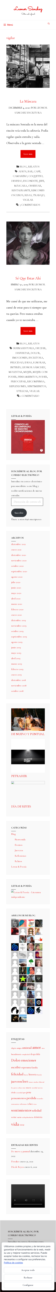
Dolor (35, 353)
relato (30, 1103)
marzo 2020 (16, 604)
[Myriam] (15, 994)
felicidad (16, 362)
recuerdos (40, 1099)
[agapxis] (38, 986)
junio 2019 (16, 647)
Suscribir (19, 512)
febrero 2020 (17, 609)
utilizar (22, 391)
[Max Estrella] (38, 994)
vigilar (28, 199)
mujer (27, 372)
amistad (27, 1048)
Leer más (30, 152)
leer (25, 1081)
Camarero (20, 176)
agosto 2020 (17, 576)
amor (36, 1047)
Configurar (28, 1285)
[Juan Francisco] (31, 1002)
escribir (16, 1067)
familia (35, 1067)
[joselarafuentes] (31, 978)
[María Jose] (31, 954)
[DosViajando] (15, 938)
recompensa (35, 381)
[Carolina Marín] (15, 970)
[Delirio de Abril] (38, 938)
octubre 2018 (17, 691)
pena (28, 1092)
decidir (40, 348)
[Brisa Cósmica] (23, 970)
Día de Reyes (21, 806)
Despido (16, 181)
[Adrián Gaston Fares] (38, 946)
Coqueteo (35, 176)
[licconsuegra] (31, 994)
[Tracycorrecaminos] (38, 970)
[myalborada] (23, 962)
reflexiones (17, 386)
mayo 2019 (16, 653)
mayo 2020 (16, 593)
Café (37, 171)
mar (24, 1088)
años (43, 1048)
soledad (36, 1110)
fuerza (26, 1075)
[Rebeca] (31, 923)
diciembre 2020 (18, 555)
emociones (19, 357)
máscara (20, 185)
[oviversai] (38, 978)
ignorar (39, 362)
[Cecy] (23, 923)
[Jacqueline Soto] (31, 946)
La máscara (28, 101)
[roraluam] (23, 986)
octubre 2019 (17, 631)
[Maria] (15, 1002)
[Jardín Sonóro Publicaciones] (31, 962)
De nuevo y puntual (27, 734)
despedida (35, 1054)
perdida (31, 1098)
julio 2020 (15, 582)
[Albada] (15, 986)
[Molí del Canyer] (15, 978)
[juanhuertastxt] (38, 1010)
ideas (28, 362)
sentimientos (36, 386)
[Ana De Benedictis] (15, 962)
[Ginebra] (23, 946)
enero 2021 (16, 549)
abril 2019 (15, 658)
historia (32, 1074)
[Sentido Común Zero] (23, 930)
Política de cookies (13, 1262)
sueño (19, 1117)
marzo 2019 (16, 663)
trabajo (38, 195)
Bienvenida (20, 839)
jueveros (16, 1081)
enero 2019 (16, 674)
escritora (36, 357)
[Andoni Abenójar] (38, 954)
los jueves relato (16, 1088)
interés (15, 367)
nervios (40, 1088)
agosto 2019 (16, 642)
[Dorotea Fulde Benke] (38, 962)
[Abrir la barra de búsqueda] (49, 23)
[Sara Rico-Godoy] (31, 970)
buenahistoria (23, 348)
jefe (41, 181)
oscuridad (19, 1093)
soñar (13, 1117)
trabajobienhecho (27, 1117)
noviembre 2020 (19, 560)
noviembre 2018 (18, 685)
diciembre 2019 (18, 620)
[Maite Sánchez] (15, 954)
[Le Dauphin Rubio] (31, 986)
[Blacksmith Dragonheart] (23, 954)
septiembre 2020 (19, 571)
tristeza (38, 1117)
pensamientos (27, 376)
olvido (13, 1092)
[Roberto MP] (23, 938)
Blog (23, 166)
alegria (13, 1048)
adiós (22, 171)
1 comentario (29, 396)
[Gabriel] (31, 1010)
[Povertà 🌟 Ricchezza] (23, 978)
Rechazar (28, 1277)
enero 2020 (16, 614)
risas (28, 195)
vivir (22, 1124)
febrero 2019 (17, 669)
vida (15, 1124)
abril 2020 (16, 598)
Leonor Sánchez (28, 9)
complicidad (26, 1054)
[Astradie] (38, 1002)
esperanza (26, 1067)
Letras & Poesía (18, 866)
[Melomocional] (23, 1018)
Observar (34, 185)
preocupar (18, 381)
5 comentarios (30, 204)
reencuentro (15, 1104)
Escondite (30, 181)
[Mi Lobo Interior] (15, 1010)
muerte (28, 1087)
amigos (19, 1048)
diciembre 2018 (18, 680)
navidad (34, 1088)
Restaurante (21, 190)
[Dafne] (23, 994)
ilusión (39, 1075)
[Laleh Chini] (15, 923)
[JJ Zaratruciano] (15, 1018)
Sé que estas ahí (28, 278)
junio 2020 (16, 587)
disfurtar (23, 353)
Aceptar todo (28, 1270)
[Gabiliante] (15, 946)
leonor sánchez (33, 367)
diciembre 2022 (18, 544)
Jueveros (19, 850)
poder (43, 376)
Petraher (19, 776)
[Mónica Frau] (15, 930)
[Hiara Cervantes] (38, 923)
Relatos (34, 166)
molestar (15, 372)
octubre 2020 (17, 566)
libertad (41, 1082)
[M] (23, 1010)
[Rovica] (31, 930)
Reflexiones (20, 855)
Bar (30, 171)
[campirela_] (38, 930)
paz (24, 1092)
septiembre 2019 (19, 636)
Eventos (18, 845)
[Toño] (31, 938)
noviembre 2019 (18, 625)
